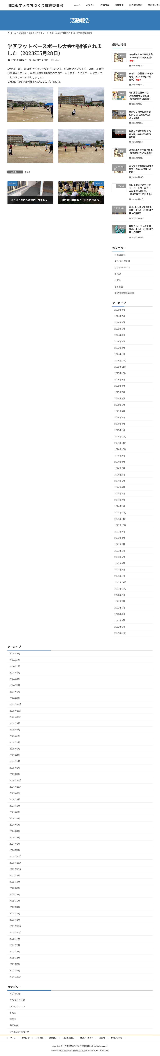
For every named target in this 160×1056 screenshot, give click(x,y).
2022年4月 (119, 614)
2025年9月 (119, 379)
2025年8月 (119, 385)
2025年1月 (119, 430)
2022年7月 (119, 595)
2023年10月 (120, 525)
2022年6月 (119, 601)
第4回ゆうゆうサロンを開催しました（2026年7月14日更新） (141, 210)
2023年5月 (119, 557)
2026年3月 (119, 341)
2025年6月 (119, 398)
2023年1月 (119, 576)
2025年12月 (120, 360)
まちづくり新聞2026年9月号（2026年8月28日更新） (141, 76)
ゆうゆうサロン (122, 267)
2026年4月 (119, 335)
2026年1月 (119, 354)
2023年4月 (119, 563)
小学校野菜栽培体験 (124, 293)
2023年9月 (119, 531)
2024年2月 (119, 500)
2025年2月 (119, 424)
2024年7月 (119, 468)
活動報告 (53, 1038)
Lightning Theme (80, 1050)
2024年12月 (120, 436)
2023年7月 (119, 544)
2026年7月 (119, 316)
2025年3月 (119, 417)
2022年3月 (119, 620)
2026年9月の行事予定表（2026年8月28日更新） (141, 57)
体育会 (27, 172)
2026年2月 (119, 347)
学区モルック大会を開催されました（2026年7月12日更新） (141, 229)
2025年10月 (120, 373)
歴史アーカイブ (86, 1038)
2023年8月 (119, 538)
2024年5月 (119, 481)
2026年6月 (119, 322)
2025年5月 (119, 404)
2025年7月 (119, 392)
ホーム (13, 1038)
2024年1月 (119, 506)
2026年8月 (119, 309)
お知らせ (26, 1038)
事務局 (117, 274)
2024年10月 (120, 449)
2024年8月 (119, 462)
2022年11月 (120, 582)
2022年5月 (119, 607)
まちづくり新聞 (122, 261)
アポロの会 (119, 255)
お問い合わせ (116, 1038)
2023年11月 (120, 519)
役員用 (102, 1038)
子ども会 (118, 286)
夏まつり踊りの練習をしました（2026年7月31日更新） (140, 114)
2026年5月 (119, 328)
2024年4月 (119, 487)
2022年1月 (119, 626)
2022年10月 (120, 588)
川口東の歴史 (68, 1038)
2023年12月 (120, 512)
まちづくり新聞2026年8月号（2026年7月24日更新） (141, 169)
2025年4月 (119, 411)
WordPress (66, 1050)
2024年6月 (119, 474)
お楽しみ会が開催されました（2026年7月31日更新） (140, 133)
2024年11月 (120, 443)
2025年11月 (120, 367)
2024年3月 (119, 493)
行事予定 (39, 1038)
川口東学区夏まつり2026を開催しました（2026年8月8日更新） (140, 95)
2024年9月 (119, 455)
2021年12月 (120, 633)
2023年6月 (119, 550)
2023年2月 (119, 569)
